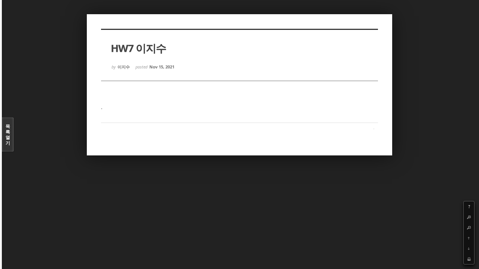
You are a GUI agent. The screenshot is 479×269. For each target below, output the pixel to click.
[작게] (469, 227)
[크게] (469, 217)
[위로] (469, 238)
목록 (8, 134)
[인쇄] (469, 259)
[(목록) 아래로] (469, 248)
